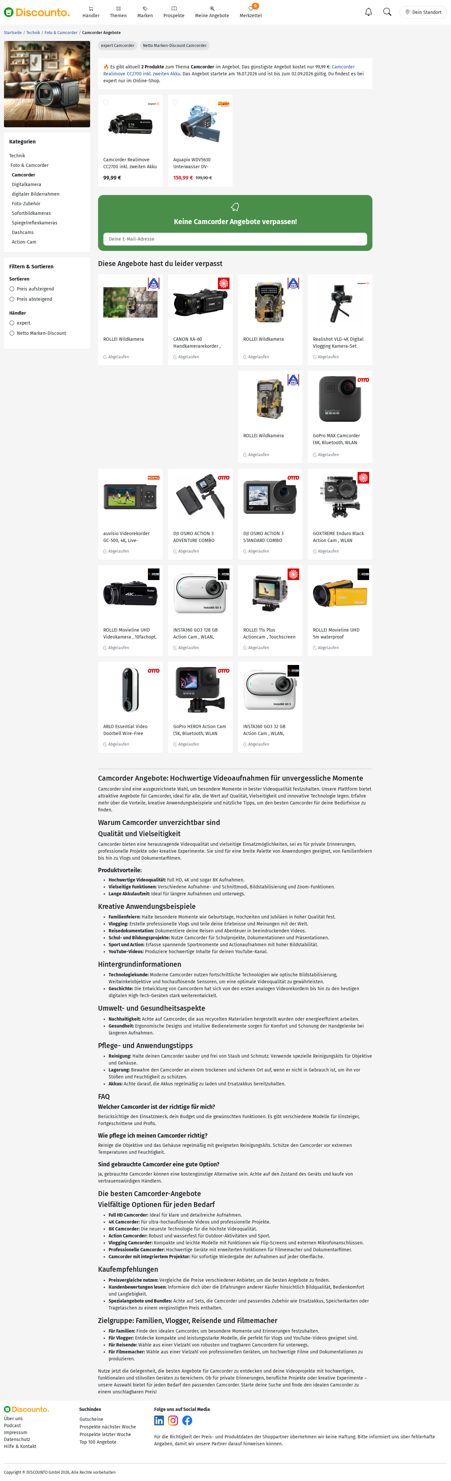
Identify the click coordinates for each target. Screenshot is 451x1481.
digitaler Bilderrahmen (35, 194)
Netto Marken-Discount (41, 333)
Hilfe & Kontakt (20, 1446)
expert (23, 323)
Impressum (15, 1432)
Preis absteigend (34, 299)
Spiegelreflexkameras (34, 223)
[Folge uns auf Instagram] (173, 1420)
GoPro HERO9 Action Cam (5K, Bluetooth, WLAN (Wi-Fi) (199, 731)
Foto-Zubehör (26, 204)
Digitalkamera (26, 184)
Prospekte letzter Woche (105, 1434)
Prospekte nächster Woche (108, 1427)
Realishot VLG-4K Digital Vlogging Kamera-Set (338, 342)
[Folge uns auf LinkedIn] (159, 1420)
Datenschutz (17, 1439)
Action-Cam (24, 242)
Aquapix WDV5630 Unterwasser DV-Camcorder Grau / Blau (197, 164)
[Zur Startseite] (40, 12)
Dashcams (23, 232)
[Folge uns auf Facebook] (187, 1420)
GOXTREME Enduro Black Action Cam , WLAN (338, 537)
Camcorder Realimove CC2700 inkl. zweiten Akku (130, 163)
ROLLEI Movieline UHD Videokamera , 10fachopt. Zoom (129, 634)
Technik (17, 156)
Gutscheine (91, 1419)
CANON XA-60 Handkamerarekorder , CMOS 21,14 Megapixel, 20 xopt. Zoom (199, 343)
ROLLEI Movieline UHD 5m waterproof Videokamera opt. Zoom (338, 634)
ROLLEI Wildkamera (123, 339)
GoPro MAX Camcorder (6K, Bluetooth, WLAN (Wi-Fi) (336, 440)
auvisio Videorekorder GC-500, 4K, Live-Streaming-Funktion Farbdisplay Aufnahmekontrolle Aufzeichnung (126, 538)
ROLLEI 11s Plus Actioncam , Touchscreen (269, 633)
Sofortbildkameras (31, 213)
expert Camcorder (117, 45)
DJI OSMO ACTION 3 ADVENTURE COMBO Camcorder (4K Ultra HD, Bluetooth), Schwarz (198, 538)
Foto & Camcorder (30, 165)
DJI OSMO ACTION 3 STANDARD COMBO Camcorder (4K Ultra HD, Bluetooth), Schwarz (268, 538)
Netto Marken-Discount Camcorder (175, 45)
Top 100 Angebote (98, 1442)
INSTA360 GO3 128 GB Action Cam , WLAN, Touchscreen (195, 634)
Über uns (13, 1419)
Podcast (12, 1425)
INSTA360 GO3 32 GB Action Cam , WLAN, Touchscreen (264, 731)
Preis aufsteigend (35, 289)
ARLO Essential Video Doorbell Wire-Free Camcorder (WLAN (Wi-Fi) (130, 731)
